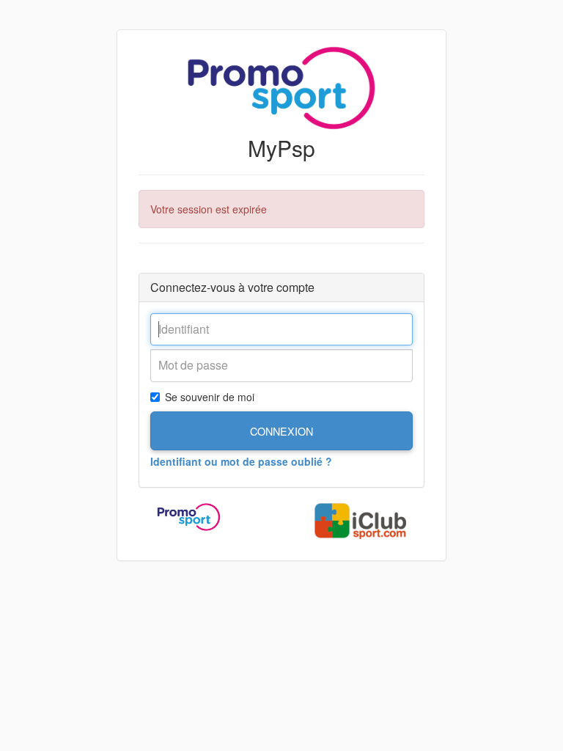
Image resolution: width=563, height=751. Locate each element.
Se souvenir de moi (209, 396)
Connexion (281, 431)
